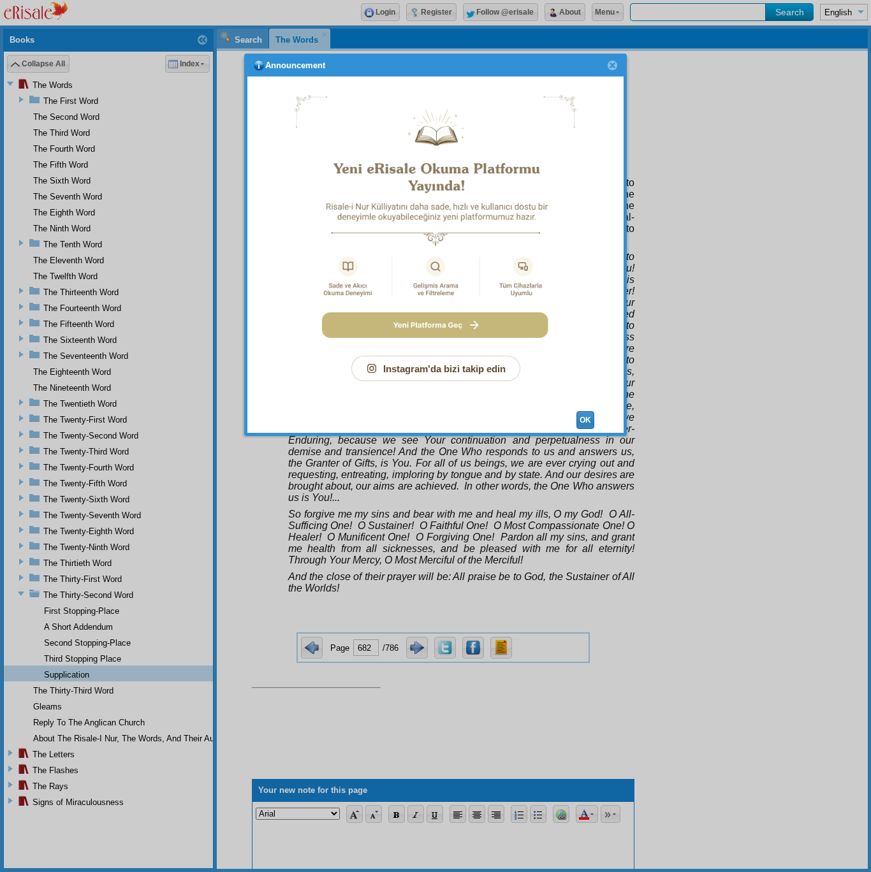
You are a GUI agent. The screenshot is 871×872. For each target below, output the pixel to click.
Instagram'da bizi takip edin (444, 368)
